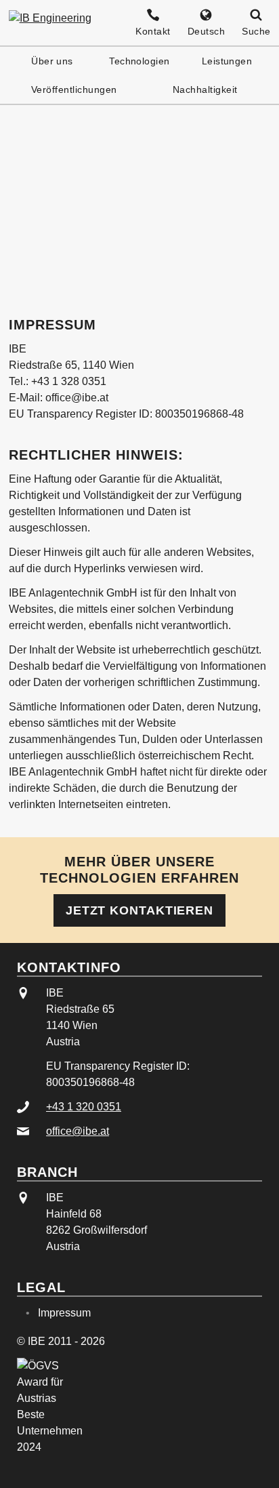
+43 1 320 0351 (83, 1106)
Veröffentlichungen (74, 89)
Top (253, 1463)
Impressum (64, 1313)
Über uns (52, 61)
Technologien (139, 61)
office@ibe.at (77, 1131)
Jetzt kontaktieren (139, 910)
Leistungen (227, 61)
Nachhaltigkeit (205, 89)
